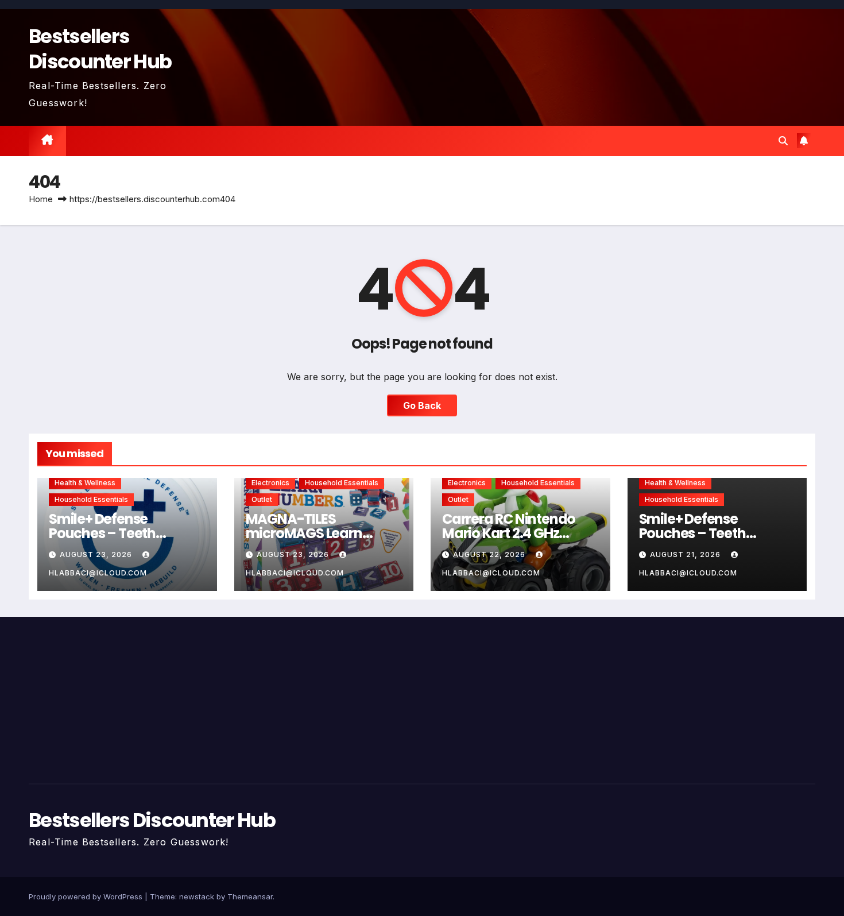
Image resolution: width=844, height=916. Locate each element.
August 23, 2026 (97, 554)
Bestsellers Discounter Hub (100, 48)
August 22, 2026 (490, 554)
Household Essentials (91, 499)
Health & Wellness (85, 482)
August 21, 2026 (686, 554)
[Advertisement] (154, 697)
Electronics (270, 482)
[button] (783, 140)
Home (41, 199)
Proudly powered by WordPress (87, 896)
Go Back (422, 405)
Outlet (261, 499)
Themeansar (250, 896)
